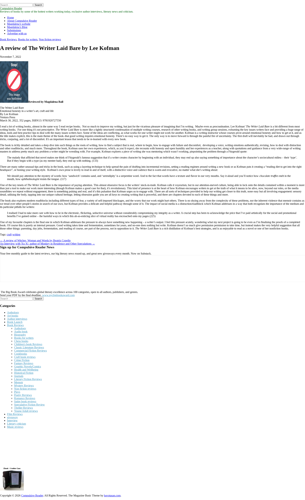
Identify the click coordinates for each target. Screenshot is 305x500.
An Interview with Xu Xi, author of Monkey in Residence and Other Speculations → (47, 243)
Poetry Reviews (23, 395)
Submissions (14, 30)
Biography (20, 334)
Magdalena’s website (18, 23)
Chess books (21, 341)
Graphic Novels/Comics (27, 366)
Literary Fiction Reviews (28, 379)
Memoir (18, 382)
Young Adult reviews (26, 410)
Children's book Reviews (28, 344)
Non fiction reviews (50, 39)
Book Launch (14, 322)
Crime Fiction (21, 360)
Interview (12, 420)
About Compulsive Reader (22, 20)
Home (10, 17)
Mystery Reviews (24, 385)
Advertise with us (17, 33)
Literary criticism (16, 423)
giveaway (12, 417)
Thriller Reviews (23, 407)
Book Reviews (8, 39)
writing (16, 234)
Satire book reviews (25, 401)
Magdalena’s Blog (17, 27)
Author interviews (17, 318)
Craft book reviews (24, 356)
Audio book (21, 331)
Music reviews (15, 426)
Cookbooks (20, 353)
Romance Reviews (24, 398)
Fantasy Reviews (23, 363)
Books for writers (27, 39)
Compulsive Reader (11, 8)
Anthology (13, 312)
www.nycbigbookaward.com (58, 295)
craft (9, 234)
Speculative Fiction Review (29, 404)
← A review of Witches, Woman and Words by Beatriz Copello (35, 240)
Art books (12, 315)
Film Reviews (15, 414)
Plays (17, 391)
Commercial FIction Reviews (30, 350)
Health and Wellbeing (26, 369)
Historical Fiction (23, 372)
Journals (18, 376)
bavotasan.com (112, 495)
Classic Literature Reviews (29, 347)
